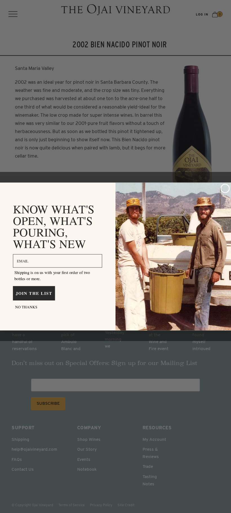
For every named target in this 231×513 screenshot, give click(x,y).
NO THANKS (26, 306)
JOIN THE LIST (34, 293)
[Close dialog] (225, 188)
